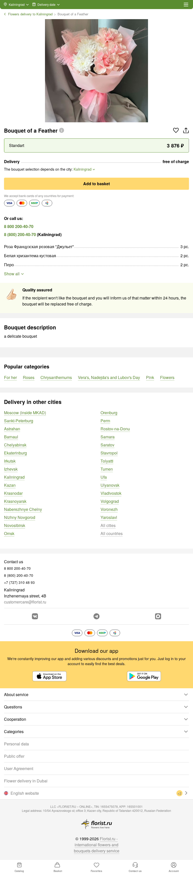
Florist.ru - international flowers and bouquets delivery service (96, 845)
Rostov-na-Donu (115, 429)
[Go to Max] (158, 616)
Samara (108, 437)
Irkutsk (10, 461)
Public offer (14, 756)
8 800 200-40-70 (18, 226)
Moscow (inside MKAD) (25, 412)
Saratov (107, 445)
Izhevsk (11, 469)
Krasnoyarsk (15, 501)
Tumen (107, 469)
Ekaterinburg (15, 453)
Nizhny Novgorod (19, 517)
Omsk (9, 533)
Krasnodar (13, 493)
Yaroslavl (109, 517)
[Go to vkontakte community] (35, 616)
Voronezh (109, 509)
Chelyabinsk (15, 445)
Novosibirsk (14, 525)
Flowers (167, 377)
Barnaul (11, 437)
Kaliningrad (14, 477)
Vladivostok (111, 493)
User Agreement (18, 768)
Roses (28, 377)
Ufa (104, 477)
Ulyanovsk (110, 485)
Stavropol (109, 453)
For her (10, 377)
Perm (105, 421)
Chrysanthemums (56, 377)
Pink (150, 377)
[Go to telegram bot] (96, 616)
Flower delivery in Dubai (25, 781)
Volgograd (110, 501)
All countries (112, 533)
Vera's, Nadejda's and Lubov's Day (109, 377)
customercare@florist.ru (25, 602)
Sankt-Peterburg (18, 421)
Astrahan (12, 429)
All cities (108, 525)
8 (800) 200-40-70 (20, 234)
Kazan (10, 485)
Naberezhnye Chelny (23, 509)
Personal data (16, 744)
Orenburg (109, 412)
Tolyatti (107, 461)
